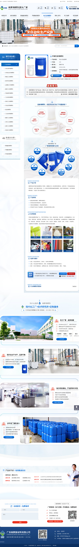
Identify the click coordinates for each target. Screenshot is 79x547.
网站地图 (54, 545)
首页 (10, 45)
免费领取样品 (71, 273)
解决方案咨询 (58, 402)
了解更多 (74, 286)
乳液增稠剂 (26, 45)
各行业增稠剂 (15, 45)
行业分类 (21, 45)
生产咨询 (8, 367)
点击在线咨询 (63, 273)
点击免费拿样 (57, 75)
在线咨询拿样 (9, 437)
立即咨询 (61, 339)
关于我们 (63, 1)
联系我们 (70, 1)
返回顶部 (76, 409)
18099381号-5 (46, 545)
